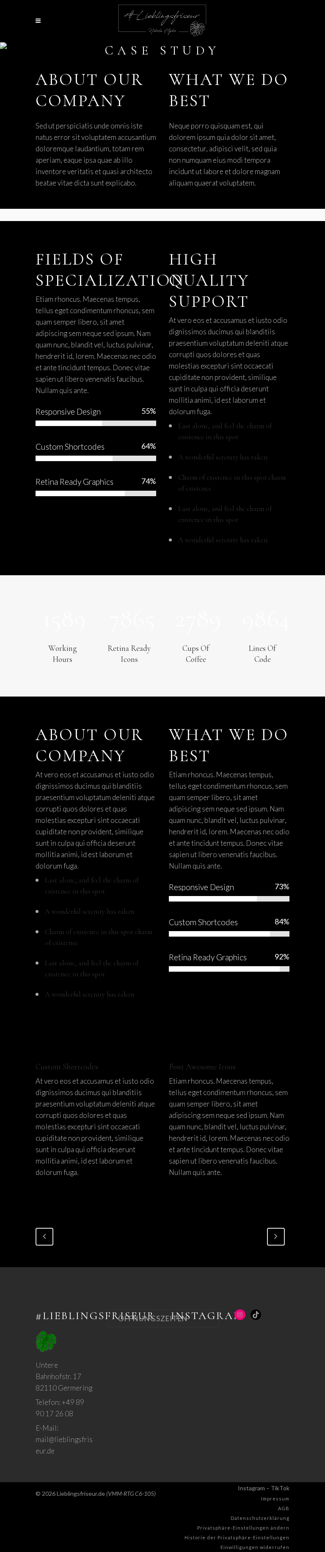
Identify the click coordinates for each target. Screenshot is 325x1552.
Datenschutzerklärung (260, 1518)
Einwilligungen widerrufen (254, 1547)
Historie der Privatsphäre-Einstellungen (237, 1537)
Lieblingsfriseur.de (81, 1493)
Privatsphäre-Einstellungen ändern (243, 1527)
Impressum (275, 1498)
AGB (283, 1508)
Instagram (251, 1488)
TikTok (280, 1488)
